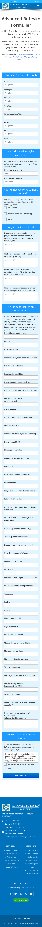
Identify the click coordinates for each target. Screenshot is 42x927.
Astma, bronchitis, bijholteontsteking (20, 433)
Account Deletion (32, 874)
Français (8, 57)
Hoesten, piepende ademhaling (17, 528)
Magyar (27, 57)
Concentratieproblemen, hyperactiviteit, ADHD (14, 684)
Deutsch (35, 54)
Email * (7, 97)
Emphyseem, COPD (12, 442)
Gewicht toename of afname (16, 553)
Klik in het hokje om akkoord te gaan (21, 766)
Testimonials (11, 857)
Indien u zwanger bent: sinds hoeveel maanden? (19, 703)
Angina (7, 341)
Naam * (7, 81)
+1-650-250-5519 (19, 830)
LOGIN (31, 1)
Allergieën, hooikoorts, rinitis (16, 458)
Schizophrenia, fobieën (13, 634)
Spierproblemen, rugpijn (14, 499)
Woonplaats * (10, 130)
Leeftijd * (8, 90)
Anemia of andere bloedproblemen (18, 585)
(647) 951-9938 (16, 824)
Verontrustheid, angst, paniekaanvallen (20, 577)
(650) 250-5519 (14, 821)
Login (32, 867)
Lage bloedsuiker (11, 626)
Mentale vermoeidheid (13, 651)
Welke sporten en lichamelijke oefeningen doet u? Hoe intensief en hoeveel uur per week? (19, 272)
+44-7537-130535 (21, 827)
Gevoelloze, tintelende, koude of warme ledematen (21, 508)
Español (27, 54)
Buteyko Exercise (32, 857)
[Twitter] (15, 894)
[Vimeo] (26, 894)
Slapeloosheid (10, 482)
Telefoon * (8, 106)
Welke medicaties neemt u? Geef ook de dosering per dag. (20, 255)
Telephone (12, 208)
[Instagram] (31, 894)
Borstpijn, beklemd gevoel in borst (18, 545)
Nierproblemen (10, 409)
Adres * (7, 122)
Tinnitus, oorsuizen (12, 667)
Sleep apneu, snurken (13, 450)
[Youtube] (21, 894)
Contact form (18, 834)
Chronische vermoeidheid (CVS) (17, 643)
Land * (7, 138)
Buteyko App (32, 860)
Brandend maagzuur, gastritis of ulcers (20, 358)
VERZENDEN (21, 775)
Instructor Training (11, 867)
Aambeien (8, 466)
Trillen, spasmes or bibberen (16, 536)
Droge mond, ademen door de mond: (19, 491)
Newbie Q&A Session (11, 860)
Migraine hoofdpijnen (13, 561)
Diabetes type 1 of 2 (12, 618)
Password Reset (32, 870)
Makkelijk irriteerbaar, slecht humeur (19, 675)
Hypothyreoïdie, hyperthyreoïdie (18, 417)
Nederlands (18, 57)
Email (10, 219)
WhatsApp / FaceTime (13, 114)
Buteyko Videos (32, 850)
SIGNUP (37, 1)
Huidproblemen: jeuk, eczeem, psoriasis (20, 390)
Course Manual (11, 854)
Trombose (8, 594)
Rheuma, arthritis (11, 425)
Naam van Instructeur (13, 170)
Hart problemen (11, 349)
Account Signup (32, 864)
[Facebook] (10, 894)
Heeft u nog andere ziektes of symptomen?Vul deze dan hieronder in (17, 715)
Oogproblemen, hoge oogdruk (17, 382)
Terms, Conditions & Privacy (21, 918)
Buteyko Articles (32, 854)
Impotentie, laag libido (13, 374)
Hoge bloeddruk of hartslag (15, 333)
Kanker (7, 602)
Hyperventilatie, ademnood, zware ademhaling (18, 519)
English (20, 54)
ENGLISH (15, 1)
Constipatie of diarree (13, 366)
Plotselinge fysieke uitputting (17, 659)
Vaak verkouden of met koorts (17, 474)
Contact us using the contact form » (21, 887)
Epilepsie (8, 610)
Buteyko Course (11, 850)
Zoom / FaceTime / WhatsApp (20, 213)
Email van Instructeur (13, 178)
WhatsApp (8, 834)
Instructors (11, 864)
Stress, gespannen (12, 694)
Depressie (8, 569)
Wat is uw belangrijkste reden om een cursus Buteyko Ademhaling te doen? (20, 289)
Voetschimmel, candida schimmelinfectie (13, 399)
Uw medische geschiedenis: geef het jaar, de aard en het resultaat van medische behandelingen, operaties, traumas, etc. (19, 237)
